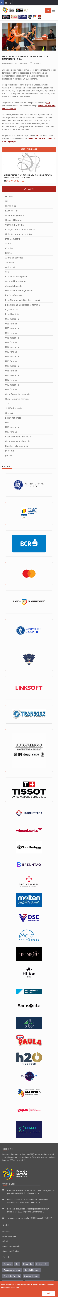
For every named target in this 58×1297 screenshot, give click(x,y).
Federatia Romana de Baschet (16, 63)
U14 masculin (12, 375)
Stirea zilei (10, 206)
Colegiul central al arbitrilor (19, 234)
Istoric (8, 253)
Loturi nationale (13, 418)
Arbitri (8, 243)
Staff (8, 272)
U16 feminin (11, 361)
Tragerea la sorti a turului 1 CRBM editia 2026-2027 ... (30, 1218)
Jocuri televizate (13, 286)
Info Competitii (12, 239)
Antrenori (10, 267)
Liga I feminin (12, 314)
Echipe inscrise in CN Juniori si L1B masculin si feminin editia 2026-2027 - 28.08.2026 (28, 176)
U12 (7, 422)
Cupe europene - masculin (18, 436)
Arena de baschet (14, 257)
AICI (48, 103)
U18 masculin (12, 338)
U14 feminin (11, 380)
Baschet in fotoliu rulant (17, 446)
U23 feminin (11, 323)
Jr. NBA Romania (13, 408)
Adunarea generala (14, 215)
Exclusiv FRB (11, 210)
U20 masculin (12, 328)
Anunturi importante (15, 281)
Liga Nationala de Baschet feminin (22, 305)
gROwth (9, 455)
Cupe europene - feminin (17, 441)
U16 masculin (12, 356)
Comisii (9, 413)
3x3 (7, 403)
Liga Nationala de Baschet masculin (23, 300)
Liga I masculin (12, 309)
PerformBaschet (13, 295)
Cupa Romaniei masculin (17, 394)
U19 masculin (12, 427)
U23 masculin (12, 319)
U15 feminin (11, 370)
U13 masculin (12, 385)
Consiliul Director (13, 220)
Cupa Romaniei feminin (17, 399)
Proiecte (9, 450)
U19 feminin (11, 432)
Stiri (7, 201)
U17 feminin (11, 352)
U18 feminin (11, 342)
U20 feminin (11, 333)
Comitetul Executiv (14, 225)
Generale (9, 196)
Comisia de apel (31, 1276)
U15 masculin (12, 366)
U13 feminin (11, 389)
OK (48, 1293)
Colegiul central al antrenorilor (20, 229)
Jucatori (9, 262)
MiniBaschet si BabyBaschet (19, 290)
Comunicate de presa (16, 276)
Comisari (9, 248)
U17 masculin (12, 347)
